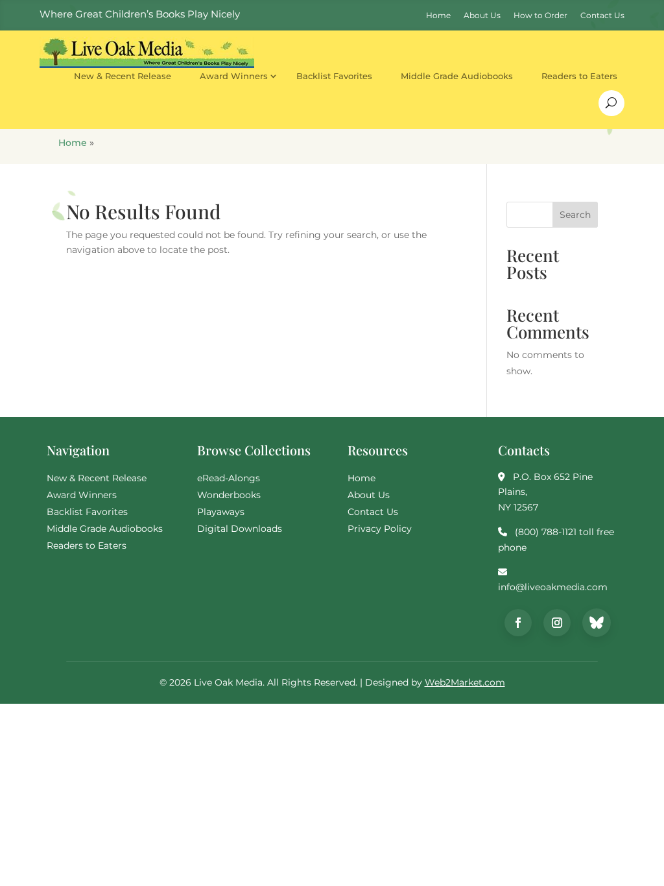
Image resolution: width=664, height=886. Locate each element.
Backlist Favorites (334, 76)
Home (72, 143)
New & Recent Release (122, 76)
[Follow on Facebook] (518, 622)
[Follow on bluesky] (596, 622)
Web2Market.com (465, 682)
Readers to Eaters (579, 76)
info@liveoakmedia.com (553, 587)
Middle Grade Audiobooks (457, 76)
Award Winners (234, 76)
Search (575, 215)
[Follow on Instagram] (557, 622)
